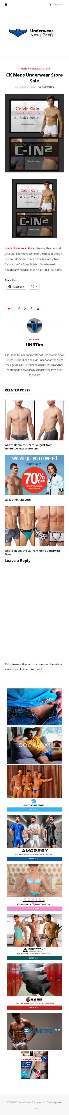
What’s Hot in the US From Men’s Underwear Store (32, 552)
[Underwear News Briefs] (34, 33)
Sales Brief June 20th (18, 499)
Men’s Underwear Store (19, 248)
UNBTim (34, 345)
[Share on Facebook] (19, 308)
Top (36, 1108)
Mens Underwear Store (36, 68)
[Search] (50, 4)
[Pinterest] (31, 308)
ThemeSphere (53, 1102)
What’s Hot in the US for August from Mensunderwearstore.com (28, 446)
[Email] (37, 308)
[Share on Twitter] (25, 308)
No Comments (46, 86)
